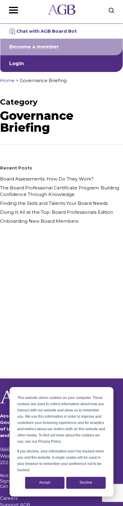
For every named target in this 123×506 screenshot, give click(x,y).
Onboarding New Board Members (39, 221)
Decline (86, 482)
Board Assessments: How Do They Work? (46, 179)
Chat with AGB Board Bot (46, 31)
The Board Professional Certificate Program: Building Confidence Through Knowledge (59, 191)
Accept (44, 482)
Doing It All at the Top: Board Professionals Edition (56, 212)
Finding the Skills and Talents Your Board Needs (54, 203)
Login (16, 63)
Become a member (34, 47)
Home (7, 80)
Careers (9, 498)
